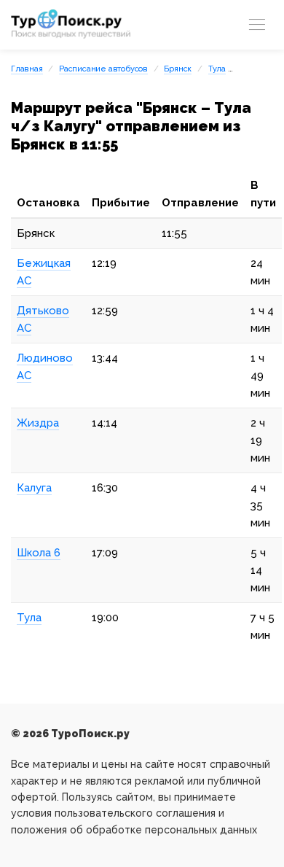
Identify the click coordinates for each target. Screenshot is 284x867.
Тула (217, 69)
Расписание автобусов (103, 69)
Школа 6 (38, 552)
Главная (27, 69)
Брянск (178, 69)
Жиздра (38, 422)
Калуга (34, 487)
